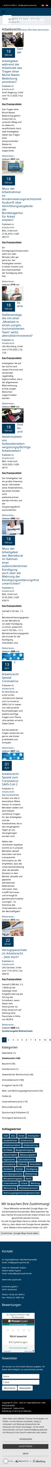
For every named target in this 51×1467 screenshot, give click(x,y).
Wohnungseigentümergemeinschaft (22, 1192)
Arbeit (21, 1135)
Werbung (35, 1183)
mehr (25, 1453)
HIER (45, 1227)
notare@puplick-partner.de (20, 1273)
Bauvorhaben (10, 1154)
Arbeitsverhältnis (12, 1145)
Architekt (8, 1150)
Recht (28, 1178)
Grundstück (9, 1164)
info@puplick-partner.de (27, 5)
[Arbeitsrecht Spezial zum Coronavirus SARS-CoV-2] (13, 756)
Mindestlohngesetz (13, 1178)
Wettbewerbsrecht (28, 1188)
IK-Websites (26, 1411)
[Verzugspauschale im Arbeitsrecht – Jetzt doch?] (13, 928)
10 (45, 1039)
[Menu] (3, 12)
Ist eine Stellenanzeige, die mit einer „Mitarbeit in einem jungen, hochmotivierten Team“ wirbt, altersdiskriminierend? (17, 318)
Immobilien (35, 1164)
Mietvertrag (31, 1173)
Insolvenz (8, 1169)
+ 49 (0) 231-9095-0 (9, 5)
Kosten (19, 1169)
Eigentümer (9, 1159)
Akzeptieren (25, 1446)
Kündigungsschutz (13, 1173)
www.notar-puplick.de (11, 1279)
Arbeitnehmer (10, 1140)
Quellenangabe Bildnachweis (17, 1031)
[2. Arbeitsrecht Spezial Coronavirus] (13, 656)
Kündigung (31, 1169)
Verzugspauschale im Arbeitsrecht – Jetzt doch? (14, 953)
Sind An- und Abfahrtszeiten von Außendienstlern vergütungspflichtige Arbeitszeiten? (16, 437)
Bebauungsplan (28, 1154)
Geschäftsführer (26, 1159)
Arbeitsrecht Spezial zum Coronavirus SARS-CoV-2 (10, 779)
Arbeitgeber (33, 1135)
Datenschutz (18, 1408)
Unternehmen (11, 1183)
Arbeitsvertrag (31, 1145)
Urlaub (24, 1183)
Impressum (7, 1408)
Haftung (22, 1164)
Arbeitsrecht (8, 89)
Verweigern (25, 1439)
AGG (13, 1135)
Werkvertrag (10, 1188)
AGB (6, 1135)
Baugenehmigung (24, 1150)
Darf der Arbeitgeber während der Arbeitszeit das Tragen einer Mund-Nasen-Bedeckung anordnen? (12, 65)
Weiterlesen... (8, 155)
